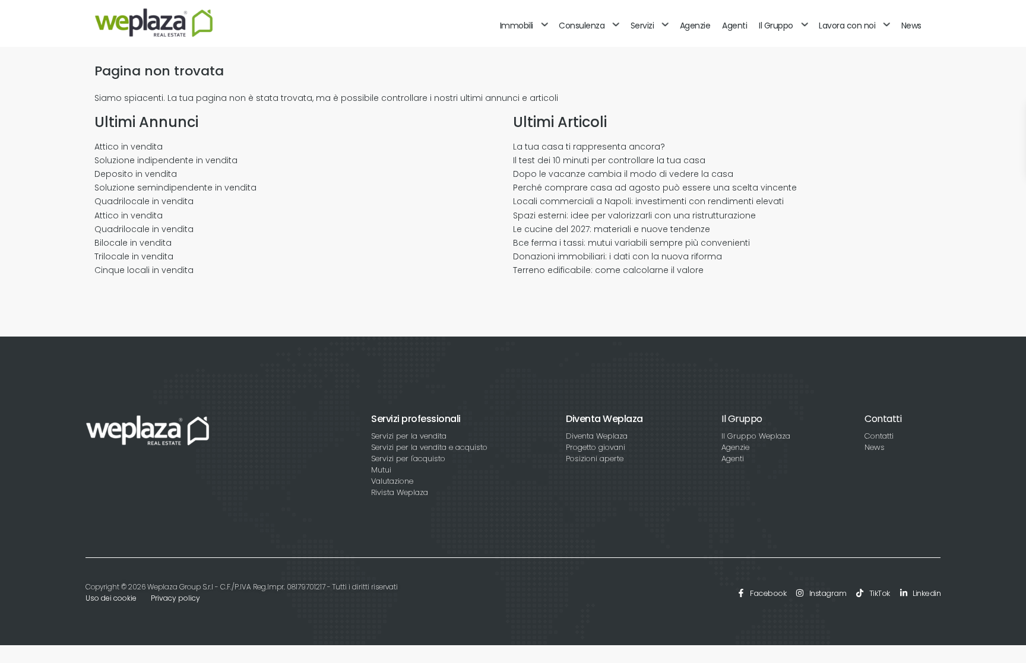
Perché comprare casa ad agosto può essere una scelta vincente (655, 187)
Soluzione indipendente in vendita (166, 160)
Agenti (734, 25)
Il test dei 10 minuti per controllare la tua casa (609, 160)
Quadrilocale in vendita (144, 201)
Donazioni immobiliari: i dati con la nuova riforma (617, 256)
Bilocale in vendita (133, 243)
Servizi (642, 25)
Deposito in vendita (135, 174)
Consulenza (581, 25)
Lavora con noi (847, 25)
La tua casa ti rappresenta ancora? (589, 147)
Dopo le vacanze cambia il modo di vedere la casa (623, 174)
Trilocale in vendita (133, 256)
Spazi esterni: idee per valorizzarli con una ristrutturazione (634, 215)
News (911, 25)
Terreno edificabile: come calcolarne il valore (608, 270)
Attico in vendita (128, 147)
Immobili (516, 25)
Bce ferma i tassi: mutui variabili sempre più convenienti (631, 243)
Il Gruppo (776, 25)
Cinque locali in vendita (144, 270)
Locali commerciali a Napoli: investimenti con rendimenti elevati (648, 201)
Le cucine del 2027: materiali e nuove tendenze (611, 229)
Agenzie (695, 25)
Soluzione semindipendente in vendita (175, 187)
